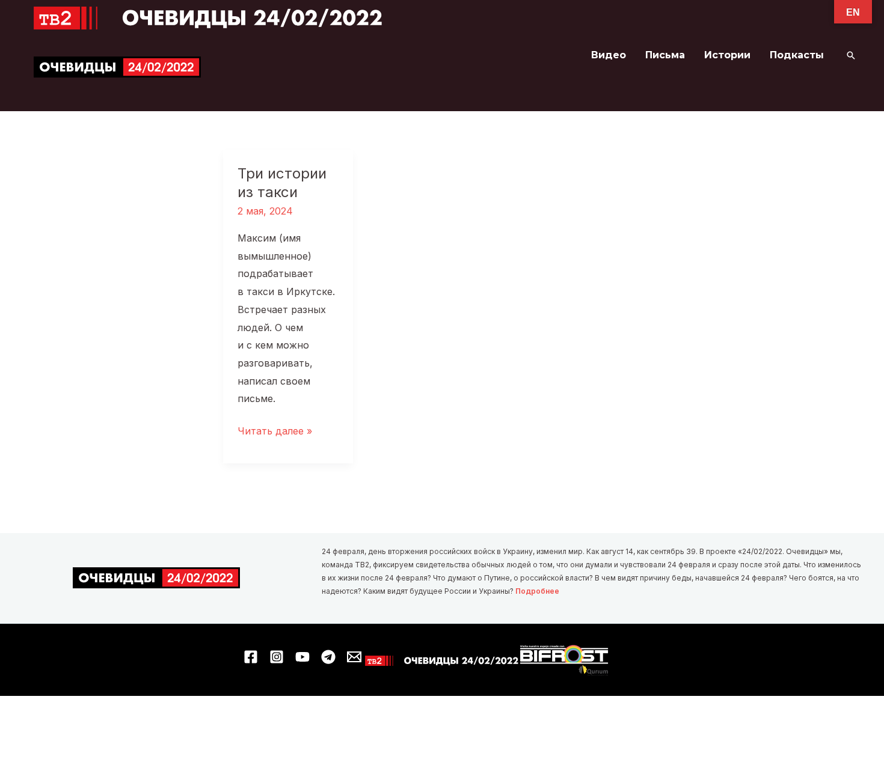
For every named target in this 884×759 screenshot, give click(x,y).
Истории (727, 55)
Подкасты (797, 55)
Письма (665, 55)
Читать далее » (275, 432)
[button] (851, 55)
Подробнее (537, 591)
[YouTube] (302, 657)
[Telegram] (328, 657)
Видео (608, 55)
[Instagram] (276, 657)
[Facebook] (251, 657)
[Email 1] (354, 657)
